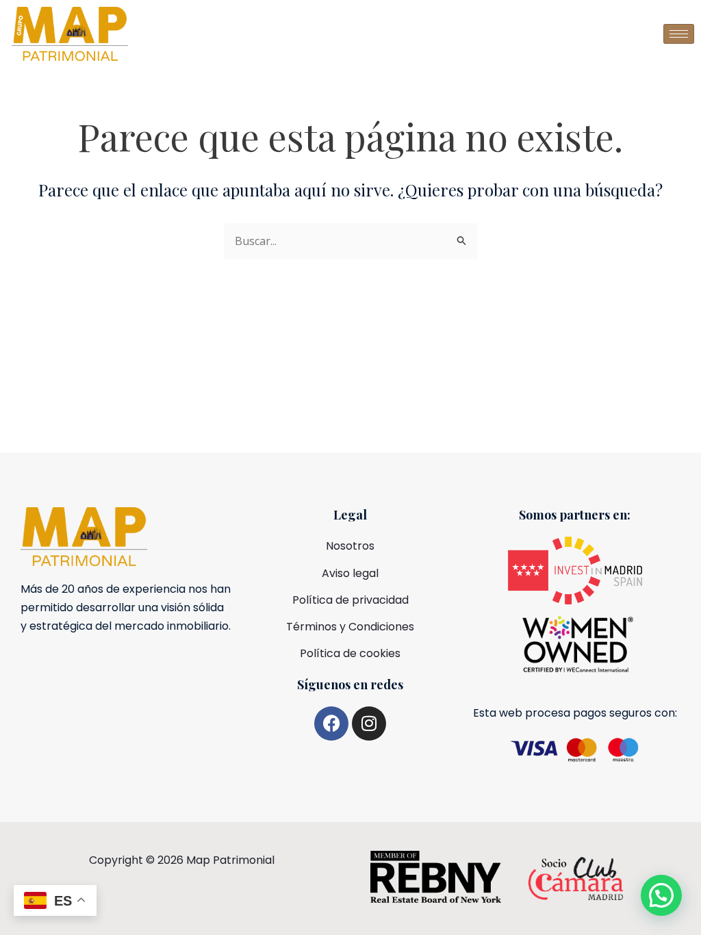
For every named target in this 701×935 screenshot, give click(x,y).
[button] (661, 895)
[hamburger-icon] (678, 34)
